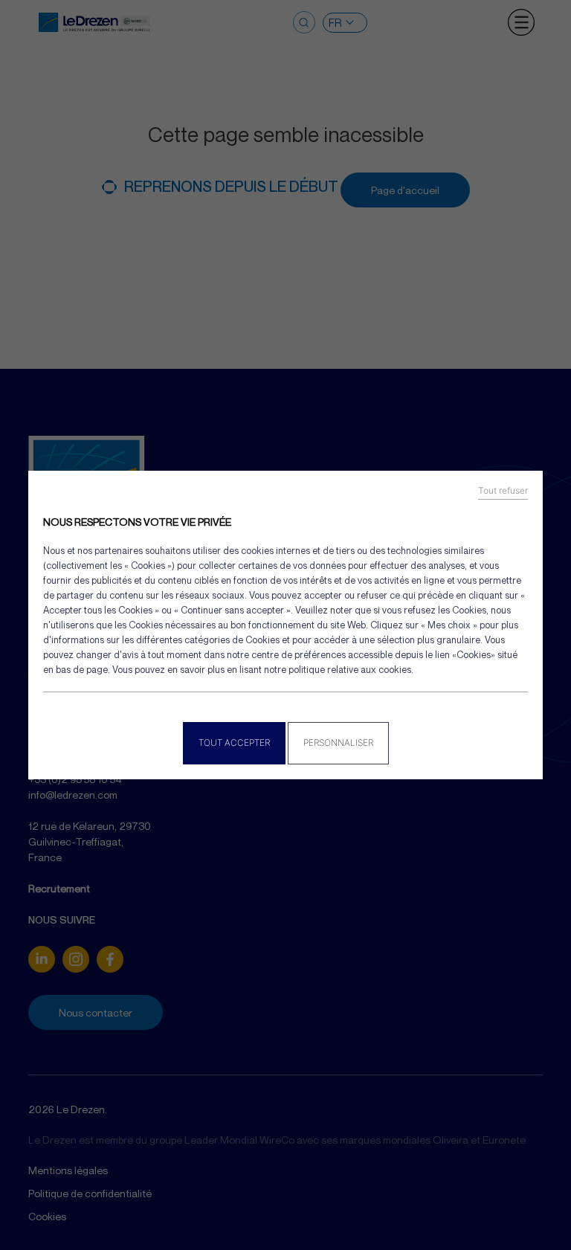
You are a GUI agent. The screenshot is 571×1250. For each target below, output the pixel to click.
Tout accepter (234, 742)
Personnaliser (338, 742)
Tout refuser (503, 491)
